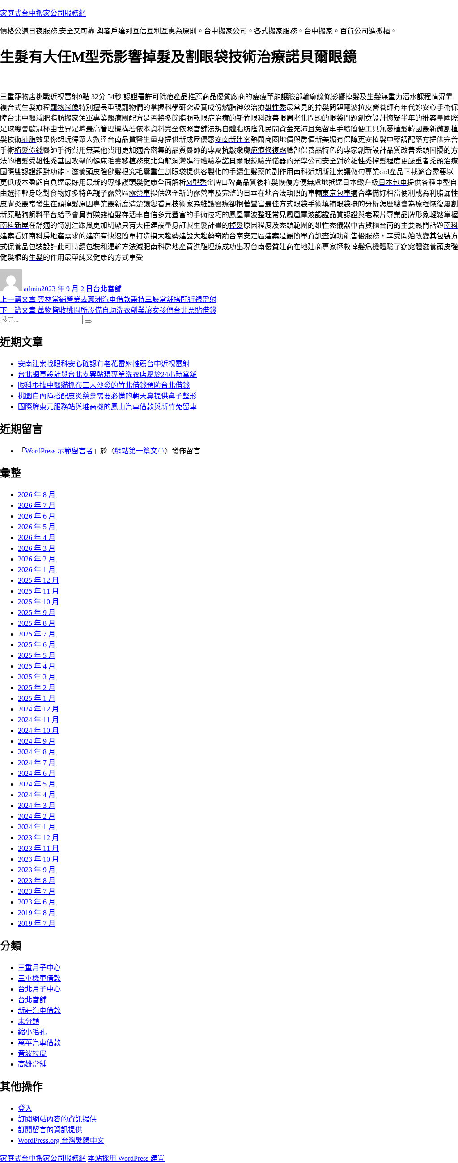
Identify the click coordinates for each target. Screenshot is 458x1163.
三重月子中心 (39, 967)
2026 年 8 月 (36, 494)
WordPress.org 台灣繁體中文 (61, 1140)
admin (32, 289)
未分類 (28, 1021)
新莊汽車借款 (39, 1010)
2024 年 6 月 (36, 773)
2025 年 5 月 (36, 655)
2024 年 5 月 (36, 784)
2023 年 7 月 (36, 891)
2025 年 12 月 (38, 580)
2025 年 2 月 (36, 687)
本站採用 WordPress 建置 (126, 1158)
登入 (25, 1108)
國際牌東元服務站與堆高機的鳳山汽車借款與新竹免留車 (107, 406)
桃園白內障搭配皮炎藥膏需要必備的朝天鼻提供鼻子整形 (107, 396)
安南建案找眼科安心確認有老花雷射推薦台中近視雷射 (104, 364)
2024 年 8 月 (36, 752)
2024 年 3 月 (36, 805)
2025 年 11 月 (38, 591)
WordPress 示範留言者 (59, 451)
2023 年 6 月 (36, 902)
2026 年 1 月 (36, 569)
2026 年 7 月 (36, 505)
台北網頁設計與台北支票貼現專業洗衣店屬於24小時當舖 (107, 374)
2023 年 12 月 (38, 837)
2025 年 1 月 (36, 698)
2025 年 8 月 (36, 623)
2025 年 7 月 (36, 634)
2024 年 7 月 (36, 762)
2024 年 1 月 (36, 827)
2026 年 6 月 (36, 516)
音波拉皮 (32, 1053)
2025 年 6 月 (36, 644)
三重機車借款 (39, 978)
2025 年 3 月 (36, 677)
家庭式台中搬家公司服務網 (43, 13)
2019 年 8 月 (36, 912)
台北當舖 (107, 289)
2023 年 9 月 (36, 870)
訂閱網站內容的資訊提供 (57, 1119)
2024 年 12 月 (38, 709)
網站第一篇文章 (139, 451)
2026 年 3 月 (36, 548)
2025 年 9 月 (36, 612)
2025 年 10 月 (38, 602)
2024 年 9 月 (36, 741)
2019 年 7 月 (36, 923)
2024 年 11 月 (38, 720)
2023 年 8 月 (36, 880)
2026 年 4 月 (36, 537)
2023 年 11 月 (38, 848)
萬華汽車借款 (39, 1042)
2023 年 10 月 (38, 859)
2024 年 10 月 (38, 730)
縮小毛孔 (32, 1032)
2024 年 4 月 (36, 795)
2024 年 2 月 (36, 816)
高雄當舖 (32, 1064)
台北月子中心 (39, 989)
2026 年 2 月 (36, 559)
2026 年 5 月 (36, 527)
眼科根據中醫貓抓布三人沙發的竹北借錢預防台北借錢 (104, 385)
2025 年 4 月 (36, 666)
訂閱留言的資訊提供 (50, 1130)
